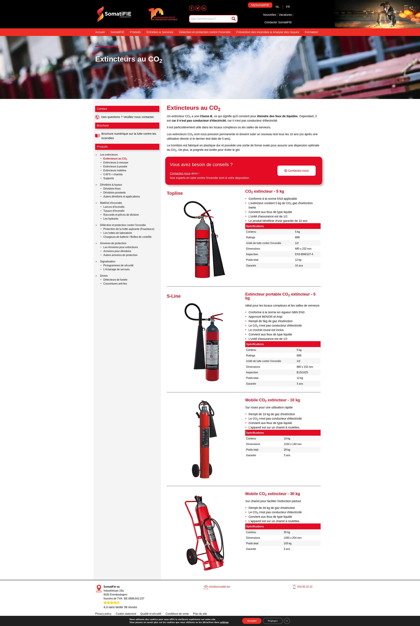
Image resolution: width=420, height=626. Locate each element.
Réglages (273, 620)
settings (224, 622)
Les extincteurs (109, 154)
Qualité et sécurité (150, 613)
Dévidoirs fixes (112, 188)
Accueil (100, 32)
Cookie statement (126, 613)
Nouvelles (269, 14)
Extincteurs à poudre (115, 166)
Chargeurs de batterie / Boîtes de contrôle (127, 236)
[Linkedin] (203, 8)
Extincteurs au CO (128, 59)
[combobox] (210, 18)
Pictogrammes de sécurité (118, 265)
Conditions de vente (177, 613)
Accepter (252, 620)
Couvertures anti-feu (115, 283)
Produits (135, 32)
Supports (108, 178)
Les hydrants (110, 218)
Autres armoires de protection (120, 255)
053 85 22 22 (305, 586)
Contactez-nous (180, 173)
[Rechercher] (234, 18)
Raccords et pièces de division (121, 214)
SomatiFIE (117, 32)
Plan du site (200, 613)
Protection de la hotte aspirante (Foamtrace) (128, 229)
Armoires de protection (113, 243)
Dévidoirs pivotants (114, 192)
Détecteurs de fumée (115, 279)
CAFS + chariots (113, 174)
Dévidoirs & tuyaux (111, 184)
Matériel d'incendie (111, 203)
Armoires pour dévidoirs (117, 251)
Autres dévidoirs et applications (121, 196)
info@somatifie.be (219, 586)
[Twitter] (197, 8)
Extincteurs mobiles (114, 170)
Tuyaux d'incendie (114, 210)
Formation (311, 32)
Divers (104, 275)
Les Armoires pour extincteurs (120, 247)
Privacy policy (103, 613)
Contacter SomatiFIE (278, 22)
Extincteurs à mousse (115, 162)
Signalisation (107, 261)
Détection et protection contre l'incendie (205, 32)
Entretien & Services (160, 32)
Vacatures (285, 14)
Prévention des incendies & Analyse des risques (267, 32)
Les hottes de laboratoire (117, 233)
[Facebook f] (191, 8)
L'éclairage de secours (116, 269)
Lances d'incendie (114, 206)
